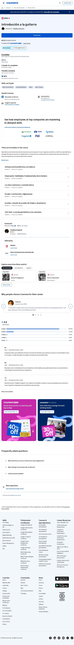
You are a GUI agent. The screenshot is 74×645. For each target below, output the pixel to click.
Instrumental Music (21, 87)
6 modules (5, 54)
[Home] (2, 7)
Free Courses (6, 621)
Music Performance (8, 87)
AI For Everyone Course (45, 534)
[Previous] (3, 306)
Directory (41, 602)
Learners (23, 580)
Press (40, 580)
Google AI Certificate (26, 525)
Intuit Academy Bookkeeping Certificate (25, 567)
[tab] (7, 268)
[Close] (69, 11)
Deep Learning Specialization (43, 542)
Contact (41, 596)
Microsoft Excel (7, 541)
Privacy (41, 588)
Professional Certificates (6, 597)
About (4, 580)
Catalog (5, 591)
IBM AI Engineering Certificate (26, 553)
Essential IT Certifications (60, 543)
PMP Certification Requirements (61, 557)
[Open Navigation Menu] (3, 3)
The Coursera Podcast (27, 591)
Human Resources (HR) (9, 538)
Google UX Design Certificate (25, 548)
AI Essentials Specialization (42, 526)
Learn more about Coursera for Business (17, 127)
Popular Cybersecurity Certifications (63, 561)
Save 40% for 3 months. (51, 12)
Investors (41, 583)
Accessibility (42, 593)
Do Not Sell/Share (43, 612)
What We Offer (6, 583)
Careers (5, 588)
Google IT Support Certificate (26, 538)
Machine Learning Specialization (43, 556)
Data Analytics (6, 532)
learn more (18, 495)
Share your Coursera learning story (62, 566)
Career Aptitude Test (62, 522)
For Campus (6, 613)
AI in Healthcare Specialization (43, 538)
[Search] (60, 3)
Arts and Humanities (19, 8)
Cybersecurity (6, 530)
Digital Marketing (7, 535)
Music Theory (39, 87)
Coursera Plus (6, 593)
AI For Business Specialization (43, 530)
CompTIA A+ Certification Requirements (61, 531)
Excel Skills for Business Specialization (45, 547)
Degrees (5, 605)
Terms (40, 585)
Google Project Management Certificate (25, 543)
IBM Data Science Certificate (25, 562)
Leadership (6, 585)
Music (30, 87)
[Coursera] (12, 3)
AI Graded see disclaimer (48, 100)
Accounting (6, 522)
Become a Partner (7, 616)
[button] (13, 248)
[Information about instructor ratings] (15, 226)
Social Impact (6, 619)
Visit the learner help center (15, 489)
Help (40, 591)
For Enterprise (6, 608)
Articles (41, 599)
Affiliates (41, 604)
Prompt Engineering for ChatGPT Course (45, 560)
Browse (8, 8)
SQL (4, 549)
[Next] (70, 306)
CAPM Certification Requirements (62, 526)
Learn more (26, 43)
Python (4, 546)
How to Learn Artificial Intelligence (63, 552)
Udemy (4, 624)
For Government (7, 611)
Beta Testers (24, 585)
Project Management (8, 543)
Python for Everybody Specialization (45, 565)
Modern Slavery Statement (43, 608)
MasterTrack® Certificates (6, 602)
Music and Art (31, 8)
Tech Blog (23, 593)
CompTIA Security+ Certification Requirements (62, 538)
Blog (22, 588)
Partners (23, 583)
